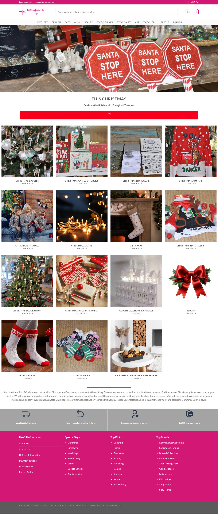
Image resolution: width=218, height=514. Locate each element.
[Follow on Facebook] (189, 2)
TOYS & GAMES (124, 22)
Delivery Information (29, 454)
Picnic (117, 447)
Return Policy (26, 472)
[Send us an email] (194, 2)
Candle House (166, 468)
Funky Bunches (167, 458)
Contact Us (25, 449)
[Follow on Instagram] (191, 2)
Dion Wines (165, 479)
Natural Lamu (166, 473)
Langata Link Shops (169, 447)
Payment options (28, 460)
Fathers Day (74, 458)
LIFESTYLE (164, 22)
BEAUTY (89, 22)
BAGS (67, 22)
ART (137, 22)
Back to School (75, 468)
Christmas (73, 442)
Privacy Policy (26, 466)
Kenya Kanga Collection (171, 442)
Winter (117, 479)
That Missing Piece (168, 463)
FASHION (56, 22)
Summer (118, 473)
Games (117, 468)
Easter (71, 463)
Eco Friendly (120, 484)
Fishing (117, 458)
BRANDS (177, 22)
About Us (24, 443)
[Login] (187, 11)
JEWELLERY (42, 22)
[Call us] (197, 2)
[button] (0, 512)
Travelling (119, 463)
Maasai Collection (168, 453)
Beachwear (119, 453)
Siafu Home (165, 489)
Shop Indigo (165, 484)
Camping (118, 442)
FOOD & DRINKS (105, 22)
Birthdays (73, 447)
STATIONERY (149, 22)
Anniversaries (75, 473)
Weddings (73, 453)
